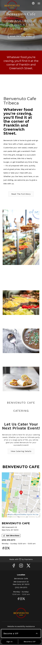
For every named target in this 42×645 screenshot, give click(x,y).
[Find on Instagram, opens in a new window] (5, 548)
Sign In (9, 641)
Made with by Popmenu (17, 559)
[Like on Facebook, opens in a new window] (3, 548)
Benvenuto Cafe (21, 613)
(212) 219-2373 (21, 587)
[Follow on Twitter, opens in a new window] (8, 548)
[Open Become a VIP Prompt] (36, 633)
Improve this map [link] (32, 514)
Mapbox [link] (11, 514)
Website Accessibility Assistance (21, 626)
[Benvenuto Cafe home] (12, 6)
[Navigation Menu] (38, 3)
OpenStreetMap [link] (20, 514)
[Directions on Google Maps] (21, 495)
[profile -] (33, 3)
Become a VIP (30, 641)
